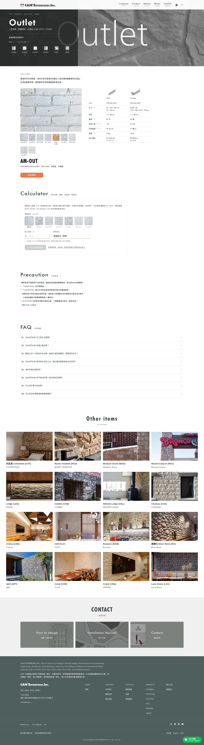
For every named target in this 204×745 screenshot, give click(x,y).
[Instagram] (171, 724)
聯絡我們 (129, 689)
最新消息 (108, 694)
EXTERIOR (149, 708)
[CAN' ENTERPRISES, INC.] (38, 4)
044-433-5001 (33, 690)
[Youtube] (182, 724)
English (175, 733)
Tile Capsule (36, 724)
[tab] (24, 138)
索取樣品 (129, 699)
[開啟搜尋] (182, 4)
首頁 (86, 689)
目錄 (127, 694)
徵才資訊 (108, 699)
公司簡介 (108, 689)
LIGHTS (148, 713)
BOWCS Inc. (25, 724)
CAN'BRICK (150, 689)
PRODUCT (18, 14)
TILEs (148, 704)
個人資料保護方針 (26, 733)
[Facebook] (175, 724)
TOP (10, 14)
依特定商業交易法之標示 (43, 733)
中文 (182, 733)
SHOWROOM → (26, 702)
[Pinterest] (179, 724)
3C (45, 724)
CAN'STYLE (150, 699)
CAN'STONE (28, 14)
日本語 (168, 733)
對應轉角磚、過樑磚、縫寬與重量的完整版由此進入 (66, 247)
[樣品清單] (176, 4)
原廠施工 (169, 689)
